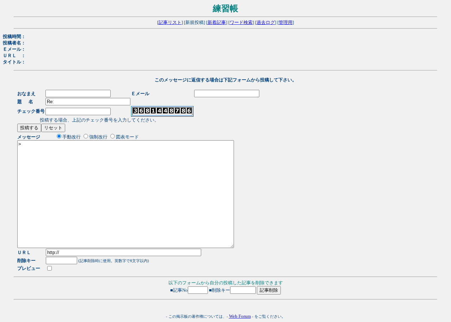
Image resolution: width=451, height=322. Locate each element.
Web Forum (240, 316)
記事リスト (170, 22)
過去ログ (266, 22)
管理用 (285, 22)
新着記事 (217, 22)
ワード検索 (241, 22)
